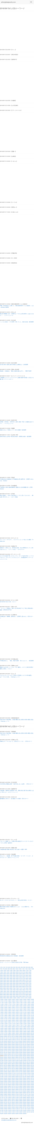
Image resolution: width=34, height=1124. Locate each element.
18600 (20, 1028)
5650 (23, 983)
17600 (13, 1025)
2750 (30, 973)
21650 (13, 1039)
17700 (20, 1025)
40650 (20, 1107)
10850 (13, 1001)
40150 (17, 1105)
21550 (5, 1039)
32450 (13, 1078)
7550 (17, 990)
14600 (24, 1014)
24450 (20, 1049)
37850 (13, 1097)
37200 (32, 1094)
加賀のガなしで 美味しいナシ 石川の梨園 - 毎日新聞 (13, 430)
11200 (5, 1002)
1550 (17, 970)
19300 (5, 1031)
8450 (11, 993)
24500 (24, 1049)
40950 (9, 1108)
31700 (24, 1075)
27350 (1, 1060)
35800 (28, 1089)
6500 (14, 986)
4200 (27, 978)
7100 (20, 988)
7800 (1, 991)
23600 (24, 1046)
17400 (32, 1023)
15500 (24, 1017)
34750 (17, 1086)
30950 (1, 1073)
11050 (28, 1001)
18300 (32, 1026)
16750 (17, 1022)
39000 (32, 1100)
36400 (5, 1092)
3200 (27, 975)
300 (14, 967)
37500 (20, 1096)
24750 (9, 1051)
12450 (32, 1006)
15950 (24, 1018)
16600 (5, 1022)
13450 (5, 1010)
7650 (23, 990)
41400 (9, 1110)
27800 (1, 1062)
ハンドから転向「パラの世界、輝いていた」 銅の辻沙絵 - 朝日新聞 (16, 322)
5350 (4, 983)
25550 (1, 1054)
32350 (5, 1078)
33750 (9, 1083)
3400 (8, 977)
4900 (8, 981)
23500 (17, 1046)
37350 (9, 1096)
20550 (32, 1035)
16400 (24, 1020)
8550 (17, 993)
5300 (1, 983)
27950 (13, 1062)
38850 (20, 1100)
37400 (13, 1096)
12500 (1, 1007)
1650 (23, 970)
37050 (20, 1094)
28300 (5, 1063)
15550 (28, 1017)
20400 (20, 1035)
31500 (9, 1075)
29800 (17, 1068)
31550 (13, 1075)
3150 (23, 975)
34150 (5, 1084)
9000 (14, 994)
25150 (5, 1052)
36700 (28, 1092)
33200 (1, 1081)
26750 (24, 1057)
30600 (9, 1071)
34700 (13, 1086)
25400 (24, 1052)
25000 (28, 1051)
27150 (20, 1059)
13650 (20, 1010)
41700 (32, 1110)
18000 (9, 1026)
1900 (8, 972)
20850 (20, 1036)
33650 (1, 1083)
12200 (13, 1006)
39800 (24, 1104)
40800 (32, 1107)
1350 (4, 970)
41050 (17, 1108)
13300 (28, 1009)
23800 (5, 1047)
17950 (5, 1026)
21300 (20, 1038)
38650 (5, 1100)
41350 (5, 1110)
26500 (5, 1057)
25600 (5, 1054)
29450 (24, 1067)
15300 (9, 1017)
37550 (24, 1096)
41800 (5, 1112)
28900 (17, 1065)
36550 (17, 1092)
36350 (1, 1092)
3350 (4, 977)
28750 (5, 1065)
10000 (14, 998)
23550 (20, 1046)
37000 (17, 1094)
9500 (14, 996)
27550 (17, 1060)
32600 (24, 1078)
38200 (5, 1099)
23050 (17, 1044)
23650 (28, 1046)
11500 (28, 1002)
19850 (13, 1033)
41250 (32, 1108)
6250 (30, 985)
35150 (13, 1088)
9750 (30, 996)
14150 (24, 1012)
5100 (20, 981)
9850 (4, 998)
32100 (20, 1076)
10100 (22, 998)
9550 (17, 996)
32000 (13, 1076)
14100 (20, 1012)
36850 (5, 1094)
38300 (13, 1099)
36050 (13, 1091)
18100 (17, 1026)
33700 (5, 1083)
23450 (13, 1046)
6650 (23, 986)
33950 (24, 1083)
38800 (17, 1100)
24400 (17, 1049)
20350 (17, 1035)
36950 (13, 1094)
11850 (20, 1004)
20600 (1, 1036)
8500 (14, 993)
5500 (14, 983)
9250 (30, 994)
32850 (9, 1080)
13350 (32, 1009)
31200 (20, 1073)
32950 (17, 1080)
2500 (14, 973)
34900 (28, 1086)
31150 (17, 1073)
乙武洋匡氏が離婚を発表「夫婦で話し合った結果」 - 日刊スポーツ (16, 784)
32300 (1, 1078)
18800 (1, 1030)
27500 (13, 1060)
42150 (32, 1112)
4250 (30, 978)
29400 (20, 1067)
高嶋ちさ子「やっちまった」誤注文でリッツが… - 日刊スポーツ (16, 741)
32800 (5, 1080)
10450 (17, 999)
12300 (20, 1006)
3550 (17, 977)
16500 (32, 1020)
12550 (5, 1007)
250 (12, 967)
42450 (20, 1113)
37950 (20, 1097)
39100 (5, 1102)
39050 (1, 1102)
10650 (32, 999)
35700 (20, 1089)
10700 (1, 1001)
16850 (24, 1022)
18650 (24, 1028)
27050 (13, 1059)
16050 (32, 1018)
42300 (9, 1113)
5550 (17, 983)
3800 (1, 978)
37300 (5, 1096)
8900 (8, 994)
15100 (28, 1015)
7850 (4, 991)
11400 (20, 1002)
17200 (17, 1023)
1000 (16, 969)
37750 (5, 1097)
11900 (24, 1004)
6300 (1, 986)
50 (2, 967)
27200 (24, 1059)
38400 (20, 1099)
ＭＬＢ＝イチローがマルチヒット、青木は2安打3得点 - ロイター (16, 900)
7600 (20, 990)
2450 (11, 973)
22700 (24, 1043)
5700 (27, 983)
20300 (13, 1035)
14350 (5, 1014)
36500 (13, 1092)
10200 (29, 998)
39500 (1, 1104)
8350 (4, 993)
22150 (17, 1041)
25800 (20, 1054)
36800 (1, 1094)
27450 (9, 1060)
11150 (1, 1002)
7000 (14, 988)
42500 (24, 1113)
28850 (13, 1065)
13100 (13, 1009)
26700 (20, 1057)
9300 (1, 996)
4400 (8, 980)
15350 (13, 1017)
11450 (24, 1002)
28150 (28, 1062)
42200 (1, 1113)
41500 (17, 1110)
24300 (9, 1049)
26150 (13, 1055)
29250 (9, 1067)
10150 (26, 998)
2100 (20, 972)
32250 (32, 1076)
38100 (32, 1097)
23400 (9, 1046)
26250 (20, 1055)
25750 (17, 1054)
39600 (9, 1104)
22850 (1, 1044)
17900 (1, 1026)
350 (17, 967)
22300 (28, 1041)
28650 (32, 1063)
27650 (24, 1060)
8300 (1, 993)
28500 (20, 1063)
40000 (5, 1105)
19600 (28, 1031)
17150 (13, 1023)
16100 (1, 1020)
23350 (5, 1046)
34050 (32, 1083)
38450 (24, 1099)
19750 (5, 1033)
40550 (13, 1107)
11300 (13, 1002)
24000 (20, 1047)
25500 (32, 1052)
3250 (30, 975)
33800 (13, 1083)
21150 (9, 1038)
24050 (24, 1047)
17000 (1, 1023)
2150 (23, 972)
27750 (32, 1060)
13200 (20, 1009)
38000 (24, 1097)
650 (32, 967)
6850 (4, 988)
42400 (17, 1113)
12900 (32, 1007)
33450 (20, 1081)
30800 (24, 1071)
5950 (11, 985)
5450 (11, 983)
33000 (20, 1080)
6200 (27, 985)
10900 (17, 1001)
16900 (28, 1022)
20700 (9, 1036)
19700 (1, 1033)
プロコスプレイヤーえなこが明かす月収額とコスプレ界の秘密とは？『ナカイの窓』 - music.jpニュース (16, 676)
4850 (4, 981)
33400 (17, 1081)
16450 (28, 1020)
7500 (14, 990)
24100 (28, 1047)
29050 (28, 1065)
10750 (5, 1001)
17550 (9, 1025)
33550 (28, 1081)
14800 (5, 1015)
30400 (28, 1070)
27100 (17, 1059)
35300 (24, 1088)
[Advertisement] (17, 30)
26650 (17, 1057)
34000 (28, 1083)
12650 (13, 1007)
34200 (9, 1084)
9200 (27, 994)
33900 (20, 1083)
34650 (9, 1086)
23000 (13, 1044)
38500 (28, 1099)
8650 (23, 993)
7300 (1, 990)
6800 (1, 988)
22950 (9, 1044)
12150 (9, 1006)
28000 (17, 1062)
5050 (17, 981)
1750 (30, 970)
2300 (1, 973)
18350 (1, 1028)
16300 (17, 1020)
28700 (1, 1065)
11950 (28, 1004)
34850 (24, 1086)
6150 (23, 985)
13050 (9, 1009)
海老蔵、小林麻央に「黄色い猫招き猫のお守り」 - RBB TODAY (15, 371)
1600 (20, 970)
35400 (32, 1088)
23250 (32, 1044)
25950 (32, 1054)
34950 (32, 1086)
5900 (8, 985)
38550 (32, 1099)
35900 (1, 1091)
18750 (32, 1028)
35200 (17, 1088)
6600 (20, 986)
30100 (5, 1070)
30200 (13, 1070)
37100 (24, 1094)
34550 (1, 1086)
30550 (5, 1071)
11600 (1, 1004)
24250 (5, 1049)
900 (11, 969)
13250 (24, 1009)
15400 (17, 1017)
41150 (24, 1108)
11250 (9, 1002)
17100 (9, 1023)
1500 (14, 970)
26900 (1, 1059)
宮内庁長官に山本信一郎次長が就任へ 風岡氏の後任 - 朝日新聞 (15, 436)
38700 (9, 1100)
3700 (27, 977)
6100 (20, 985)
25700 (13, 1054)
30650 (13, 1071)
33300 (9, 1081)
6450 (11, 986)
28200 (32, 1062)
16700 (13, 1022)
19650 (32, 1031)
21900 (32, 1039)
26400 (32, 1055)
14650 (28, 1014)
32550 (20, 1078)
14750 (1, 1015)
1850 (4, 972)
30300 (20, 1070)
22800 (32, 1043)
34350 (20, 1084)
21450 (32, 1038)
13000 (5, 1009)
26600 (13, 1057)
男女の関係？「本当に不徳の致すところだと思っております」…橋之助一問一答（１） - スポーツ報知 (16, 496)
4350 (4, 980)
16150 (5, 1020)
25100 (1, 1052)
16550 (1, 1022)
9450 (11, 996)
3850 (4, 978)
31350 (32, 1073)
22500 (9, 1043)
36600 (20, 1092)
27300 (32, 1059)
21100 (5, 1038)
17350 (28, 1023)
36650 (24, 1092)
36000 (9, 1091)
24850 (17, 1051)
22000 (5, 1041)
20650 (5, 1036)
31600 (17, 1075)
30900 (32, 1071)
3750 (30, 977)
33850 (17, 1083)
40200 (20, 1105)
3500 (14, 977)
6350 (4, 986)
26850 (32, 1057)
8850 (4, 994)
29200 (5, 1067)
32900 (13, 1080)
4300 (1, 980)
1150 (26, 969)
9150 (23, 994)
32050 (17, 1076)
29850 (20, 1068)
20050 (28, 1033)
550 (27, 967)
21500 (1, 1039)
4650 (23, 980)
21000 (32, 1036)
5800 (1, 985)
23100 (20, 1044)
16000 (28, 1018)
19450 (17, 1031)
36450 (9, 1092)
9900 (8, 998)
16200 (9, 1020)
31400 (1, 1075)
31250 (24, 1073)
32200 (28, 1076)
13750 (28, 1010)
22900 (5, 1044)
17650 (17, 1025)
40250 (24, 1105)
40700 (24, 1107)
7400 (8, 990)
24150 (32, 1047)
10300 (5, 999)
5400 (8, 983)
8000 (14, 991)
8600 (20, 993)
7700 (27, 990)
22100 (13, 1041)
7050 (17, 988)
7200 (27, 988)
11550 (32, 1002)
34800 (20, 1086)
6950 (11, 988)
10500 (20, 999)
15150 (32, 1015)
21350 (24, 1038)
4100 (20, 978)
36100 (17, 1091)
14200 (28, 1012)
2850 (4, 975)
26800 (28, 1057)
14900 (13, 1015)
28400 (13, 1063)
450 (22, 967)
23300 (1, 1046)
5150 (23, 981)
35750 (24, 1089)
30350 (24, 1070)
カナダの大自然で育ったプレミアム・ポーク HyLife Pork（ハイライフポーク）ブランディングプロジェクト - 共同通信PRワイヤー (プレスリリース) (17, 557)
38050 (28, 1097)
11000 (24, 1001)
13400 (1, 1010)
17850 (32, 1025)
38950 (28, 1100)
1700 (27, 970)
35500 (5, 1089)
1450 (11, 970)
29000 (24, 1065)
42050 (24, 1112)
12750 (20, 1007)
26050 (5, 1055)
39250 (17, 1102)
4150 (23, 978)
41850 (9, 1112)
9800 (1, 998)
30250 (17, 1070)
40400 (1, 1107)
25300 (17, 1052)
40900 (5, 1108)
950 (14, 969)
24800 (13, 1051)
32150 (24, 1076)
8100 (20, 991)
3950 (11, 978)
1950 (11, 972)
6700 (27, 986)
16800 (20, 1022)
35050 (5, 1088)
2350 (4, 973)
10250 (1, 999)
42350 (13, 1113)
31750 (28, 1075)
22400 (1, 1043)
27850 (5, 1062)
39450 (32, 1102)
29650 (5, 1068)
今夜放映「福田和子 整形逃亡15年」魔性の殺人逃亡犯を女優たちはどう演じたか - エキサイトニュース (17, 791)
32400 (9, 1078)
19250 (1, 1031)
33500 (24, 1081)
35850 (32, 1089)
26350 (28, 1055)
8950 (11, 994)
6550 (17, 986)
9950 (11, 998)
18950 (13, 1030)
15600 (32, 1017)
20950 (28, 1036)
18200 (24, 1026)
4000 (14, 978)
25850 (24, 1054)
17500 (5, 1025)
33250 (5, 1081)
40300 (28, 1105)
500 (24, 967)
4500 (14, 980)
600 (29, 967)
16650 (9, 1022)
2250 (30, 972)
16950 (32, 1022)
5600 (20, 983)
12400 (28, 1006)
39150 (9, 1102)
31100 (13, 1073)
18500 (13, 1028)
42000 (20, 1112)
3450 (11, 977)
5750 (30, 983)
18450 (9, 1028)
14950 (17, 1015)
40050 (9, 1105)
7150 (23, 988)
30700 (17, 1071)
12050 (1, 1006)
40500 (9, 1107)
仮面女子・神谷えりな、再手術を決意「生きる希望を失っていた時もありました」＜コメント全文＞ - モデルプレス (16, 548)
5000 (14, 981)
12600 (9, 1007)
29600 (1, 1068)
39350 (24, 1102)
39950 (1, 1105)
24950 (24, 1051)
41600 (24, 1110)
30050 (1, 1070)
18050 (13, 1026)
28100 (24, 1062)
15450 (20, 1017)
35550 (9, 1089)
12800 (24, 1007)
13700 (24, 1010)
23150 (24, 1044)
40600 (17, 1107)
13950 (9, 1012)
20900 (24, 1036)
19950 (20, 1033)
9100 (20, 994)
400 (19, 967)
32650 (28, 1078)
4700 (27, 980)
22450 (5, 1043)
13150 (17, 1009)
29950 (28, 1068)
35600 (13, 1089)
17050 (5, 1023)
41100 (20, 1108)
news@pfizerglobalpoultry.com (8, 1120)
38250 (9, 1099)
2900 (8, 975)
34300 (17, 1084)
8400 (8, 993)
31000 (5, 1073)
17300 (24, 1023)
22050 (9, 1041)
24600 (32, 1049)
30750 (20, 1071)
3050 (17, 975)
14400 (9, 1014)
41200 (28, 1108)
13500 (9, 1010)
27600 (20, 1060)
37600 (28, 1096)
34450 (28, 1084)
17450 (1, 1025)
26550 (9, 1057)
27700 (28, 1060)
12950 (1, 1009)
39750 (20, 1104)
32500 (17, 1078)
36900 (9, 1094)
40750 (28, 1107)
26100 (9, 1055)
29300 (13, 1067)
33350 (13, 1081)
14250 (32, 1012)
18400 (5, 1028)
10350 (9, 999)
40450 (5, 1107)
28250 (1, 1063)
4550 (17, 980)
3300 (1, 977)
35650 (17, 1089)
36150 (20, 1091)
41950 (17, 1112)
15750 (9, 1018)
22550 (13, 1043)
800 (6, 969)
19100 (24, 1030)
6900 (8, 988)
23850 (9, 1047)
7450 (11, 990)
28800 (9, 1065)
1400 (8, 970)
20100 (32, 1033)
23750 (1, 1047)
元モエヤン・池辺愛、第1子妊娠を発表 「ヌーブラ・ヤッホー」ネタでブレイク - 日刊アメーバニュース (16, 856)
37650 (32, 1096)
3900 (8, 978)
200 (9, 967)
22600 (17, 1043)
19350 (9, 1031)
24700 (5, 1051)
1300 (1, 970)
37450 (17, 1096)
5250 (30, 981)
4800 (1, 981)
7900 (8, 991)
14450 (13, 1014)
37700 (1, 1097)
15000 (20, 1015)
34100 (1, 1084)
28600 (28, 1063)
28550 (24, 1063)
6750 (30, 986)
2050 (17, 972)
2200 (27, 972)
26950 (5, 1059)
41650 (28, 1110)
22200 (20, 1041)
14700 (32, 1014)
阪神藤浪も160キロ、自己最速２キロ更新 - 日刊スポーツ (14, 798)
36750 (32, 1092)
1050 (20, 969)
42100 (28, 1112)
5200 (27, 981)
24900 (20, 1051)
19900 (17, 1033)
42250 (5, 1113)
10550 (24, 999)
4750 (30, 980)
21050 (1, 1038)
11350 (17, 1002)
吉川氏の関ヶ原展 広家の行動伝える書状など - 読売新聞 (14, 364)
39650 (13, 1104)
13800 (32, 1010)
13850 (1, 1012)
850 (9, 969)
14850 (9, 1015)
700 (1, 969)
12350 (24, 1006)
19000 (17, 1030)
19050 (20, 1030)
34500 (32, 1084)
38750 (13, 1100)
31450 (5, 1075)
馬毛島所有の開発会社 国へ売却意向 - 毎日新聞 (11, 956)
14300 (1, 1014)
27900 (9, 1062)
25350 (20, 1052)
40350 (32, 1105)
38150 (1, 1099)
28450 (17, 1063)
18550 (17, 1028)
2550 (17, 973)
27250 (28, 1059)
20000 (24, 1033)
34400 (24, 1084)
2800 (1, 975)
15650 (1, 1018)
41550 (20, 1110)
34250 (13, 1084)
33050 (24, 1080)
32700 (32, 1078)
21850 (28, 1039)
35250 (20, 1088)
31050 (9, 1073)
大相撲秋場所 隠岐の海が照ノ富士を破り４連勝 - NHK (13, 849)
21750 (20, 1039)
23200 (28, 1044)
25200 (9, 1052)
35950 (5, 1091)
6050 (17, 985)
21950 (1, 1041)
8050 (17, 991)
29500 (28, 1067)
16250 (13, 1020)
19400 (13, 1031)
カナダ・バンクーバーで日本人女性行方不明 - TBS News (14, 962)
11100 (32, 1001)
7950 (11, 991)
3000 (14, 975)
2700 (27, 973)
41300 (1, 1110)
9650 (23, 996)
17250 (20, 1023)
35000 (1, 1088)
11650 (5, 1004)
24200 (1, 1049)
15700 (5, 1018)
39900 (32, 1104)
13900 (5, 1012)
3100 (20, 975)
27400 (5, 1060)
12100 (5, 1006)
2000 (14, 972)
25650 (9, 1054)
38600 (1, 1100)
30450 (32, 1070)
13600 (17, 1010)
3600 (20, 977)
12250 (17, 1006)
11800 (17, 1004)
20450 (24, 1035)
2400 (8, 973)
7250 (30, 988)
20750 (13, 1036)
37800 (9, 1097)
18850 (5, 1030)
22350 (32, 1041)
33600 (32, 1081)
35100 (9, 1088)
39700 (17, 1104)
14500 (17, 1014)
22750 (28, 1043)
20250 (9, 1035)
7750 (30, 990)
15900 (20, 1018)
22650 (20, 1043)
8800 (1, 994)
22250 (24, 1041)
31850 (1, 1076)
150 (7, 967)
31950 (9, 1076)
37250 (1, 1096)
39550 (5, 1104)
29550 (32, 1067)
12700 (17, 1007)
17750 (24, 1025)
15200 (1, 1017)
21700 (17, 1039)
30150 (9, 1070)
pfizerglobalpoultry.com (8, 2)
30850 (28, 1071)
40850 (1, 1108)
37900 (17, 1097)
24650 (1, 1051)
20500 (28, 1035)
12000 (32, 1004)
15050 (24, 1015)
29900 (24, 1068)
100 (4, 967)
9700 (27, 996)
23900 (13, 1047)
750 (4, 969)
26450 (1, 1057)
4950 (11, 981)
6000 (14, 985)
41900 (13, 1112)
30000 (32, 1068)
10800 (9, 1001)
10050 (18, 998)
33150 (32, 1080)
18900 (9, 1030)
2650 (23, 973)
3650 (23, 977)
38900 (24, 1100)
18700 (28, 1028)
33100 (28, 1080)
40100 (13, 1105)
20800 (17, 1036)
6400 (8, 986)
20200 (5, 1035)
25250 (13, 1052)
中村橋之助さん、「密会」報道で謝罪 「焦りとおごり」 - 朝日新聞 (16, 660)
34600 (5, 1086)
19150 (28, 1030)
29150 (1, 1067)
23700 (32, 1046)
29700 (9, 1068)
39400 (28, 1102)
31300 (28, 1073)
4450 (11, 980)
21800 (24, 1039)
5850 (4, 985)
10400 (13, 999)
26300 (24, 1055)
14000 (13, 1012)
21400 (28, 1038)
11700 (9, 1004)
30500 (1, 1071)
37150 (28, 1094)
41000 (13, 1108)
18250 (28, 1026)
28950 (20, 1065)
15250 (5, 1017)
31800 (32, 1075)
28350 (9, 1063)
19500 (20, 1031)
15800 (13, 1018)
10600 (28, 999)
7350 (4, 990)
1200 (29, 969)
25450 (28, 1052)
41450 (13, 1110)
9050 (17, 994)
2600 (20, 973)
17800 (28, 1025)
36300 (32, 1091)
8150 (23, 991)
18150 (20, 1026)
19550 (24, 1031)
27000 (9, 1059)
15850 (17, 1018)
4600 (20, 980)
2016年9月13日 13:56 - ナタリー (8, 602)
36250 (28, 1091)
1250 (32, 969)
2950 (11, 975)
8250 (30, 991)
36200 (24, 1091)
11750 (13, 1004)
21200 (13, 1038)
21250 (17, 1038)
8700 (27, 993)
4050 (17, 978)
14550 (20, 1014)
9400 (8, 996)
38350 (17, 1099)
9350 (4, 996)
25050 (32, 1051)
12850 (28, 1007)
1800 (1, 972)
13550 (13, 1010)
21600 (9, 1039)
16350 (20, 1020)
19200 (32, 1030)
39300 (20, 1102)
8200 (27, 991)
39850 (28, 1104)
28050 (20, 1062)
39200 (13, 1102)
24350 (13, 1049)
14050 (17, 1012)
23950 (17, 1047)
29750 (13, 1068)
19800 (9, 1033)
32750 (1, 1080)
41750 (1, 1112)
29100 (32, 1065)
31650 (20, 1075)
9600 (20, 996)
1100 (23, 969)
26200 (17, 1055)
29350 (17, 1067)
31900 (5, 1076)
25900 (28, 1054)
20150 (1, 1035)
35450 (1, 1089)
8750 (30, 993)
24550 (28, 1049)
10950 (20, 1001)
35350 (28, 1088)
